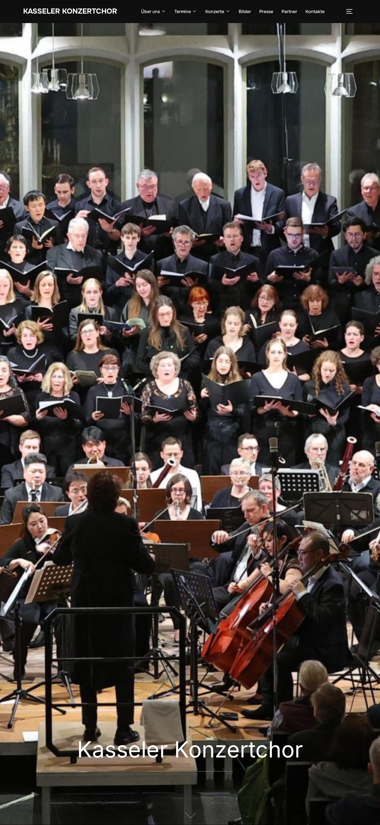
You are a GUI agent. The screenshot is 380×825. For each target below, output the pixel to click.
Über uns (150, 11)
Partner (289, 11)
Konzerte (214, 11)
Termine (182, 11)
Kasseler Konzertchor (70, 11)
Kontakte (315, 11)
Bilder (245, 11)
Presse (266, 11)
